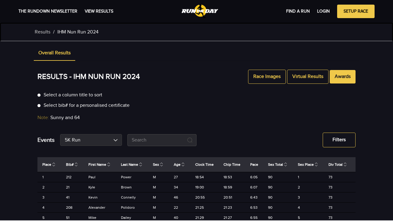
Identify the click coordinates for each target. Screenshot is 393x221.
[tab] (54, 53)
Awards (343, 76)
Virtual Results (307, 76)
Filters (339, 140)
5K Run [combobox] (72, 140)
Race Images (267, 76)
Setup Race (356, 11)
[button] (54, 53)
